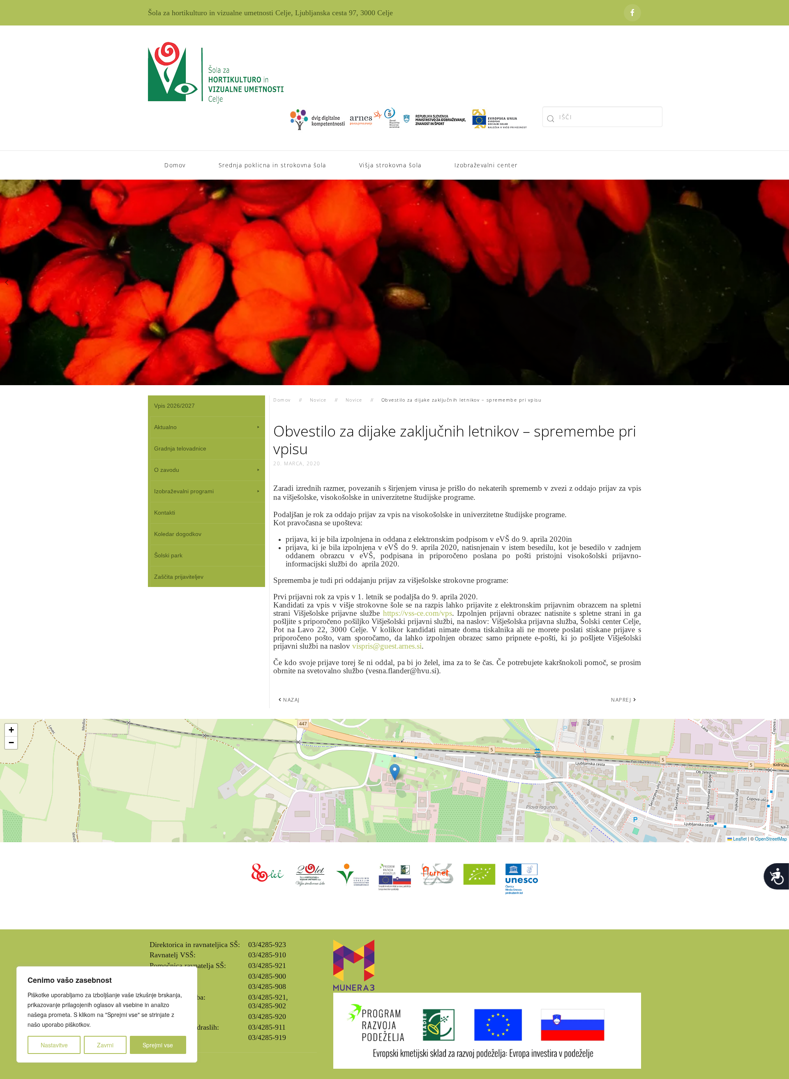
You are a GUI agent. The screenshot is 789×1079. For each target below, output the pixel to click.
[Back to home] (216, 73)
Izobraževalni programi (184, 491)
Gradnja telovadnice (180, 448)
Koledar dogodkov (177, 534)
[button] (7, 282)
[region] (106, 1014)
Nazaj (291, 699)
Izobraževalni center (486, 165)
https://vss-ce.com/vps (417, 613)
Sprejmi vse (158, 1045)
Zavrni (105, 1045)
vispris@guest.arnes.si (387, 646)
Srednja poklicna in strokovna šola (272, 165)
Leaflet (739, 838)
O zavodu (166, 470)
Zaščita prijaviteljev (178, 576)
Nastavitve (54, 1045)
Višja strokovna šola (390, 165)
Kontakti (164, 512)
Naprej (621, 699)
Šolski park (168, 555)
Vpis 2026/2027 (174, 405)
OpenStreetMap (771, 838)
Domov (175, 165)
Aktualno (165, 427)
